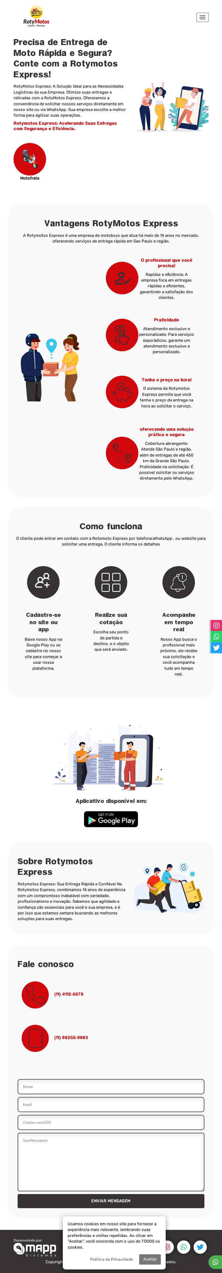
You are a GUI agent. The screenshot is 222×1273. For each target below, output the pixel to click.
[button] (111, 819)
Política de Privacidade (111, 1259)
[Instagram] (167, 1247)
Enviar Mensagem (111, 1200)
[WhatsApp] (183, 1247)
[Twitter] (200, 1247)
